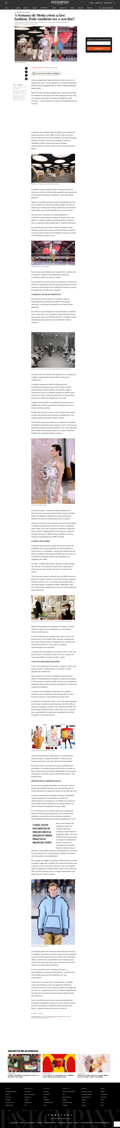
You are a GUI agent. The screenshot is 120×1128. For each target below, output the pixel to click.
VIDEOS (72, 8)
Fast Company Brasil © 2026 (101, 1122)
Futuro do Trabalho (30, 1094)
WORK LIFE (44, 8)
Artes (45, 1105)
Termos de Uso (62, 1122)
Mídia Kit (76, 1122)
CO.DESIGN (26, 12)
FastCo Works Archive (86, 1122)
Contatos (70, 1122)
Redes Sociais (9, 1105)
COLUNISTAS (63, 8)
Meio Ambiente (66, 1097)
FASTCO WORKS (107, 8)
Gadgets (8, 1099)
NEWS (54, 8)
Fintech (84, 1099)
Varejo (83, 1102)
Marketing (46, 1099)
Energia (65, 1099)
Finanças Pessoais (87, 1094)
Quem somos (14, 1122)
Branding (46, 1091)
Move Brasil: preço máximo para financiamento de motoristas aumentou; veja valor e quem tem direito (19, 97)
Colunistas (104, 1097)
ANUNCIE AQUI (108, 3)
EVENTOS (89, 8)
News (102, 1105)
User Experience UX (48, 1102)
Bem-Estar (27, 1091)
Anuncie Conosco (30, 1122)
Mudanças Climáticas (69, 1091)
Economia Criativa (87, 1091)
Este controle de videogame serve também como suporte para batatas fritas (58, 1076)
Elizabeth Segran (37, 68)
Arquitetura (47, 1094)
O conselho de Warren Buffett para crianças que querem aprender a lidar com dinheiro (20, 92)
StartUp (84, 1105)
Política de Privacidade (50, 1122)
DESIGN (35, 8)
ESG (64, 1094)
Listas (102, 1102)
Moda (45, 1097)
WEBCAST (81, 8)
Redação (39, 1122)
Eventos (103, 1091)
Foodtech (65, 1105)
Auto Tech (8, 1097)
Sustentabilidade (67, 1102)
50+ (26, 1105)
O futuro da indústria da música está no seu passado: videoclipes (23, 1076)
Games (8, 1094)
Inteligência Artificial (11, 1091)
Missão (22, 1122)
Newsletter (98, 3)
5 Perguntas (104, 1094)
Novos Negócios (86, 1097)
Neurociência (28, 1102)
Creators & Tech (10, 1102)
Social (92, 3)
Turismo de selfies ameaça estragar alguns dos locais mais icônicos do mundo (92, 1076)
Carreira (27, 1099)
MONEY (18, 8)
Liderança (27, 1097)
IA (12, 8)
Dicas (102, 1099)
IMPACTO (26, 8)
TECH (6, 8)
